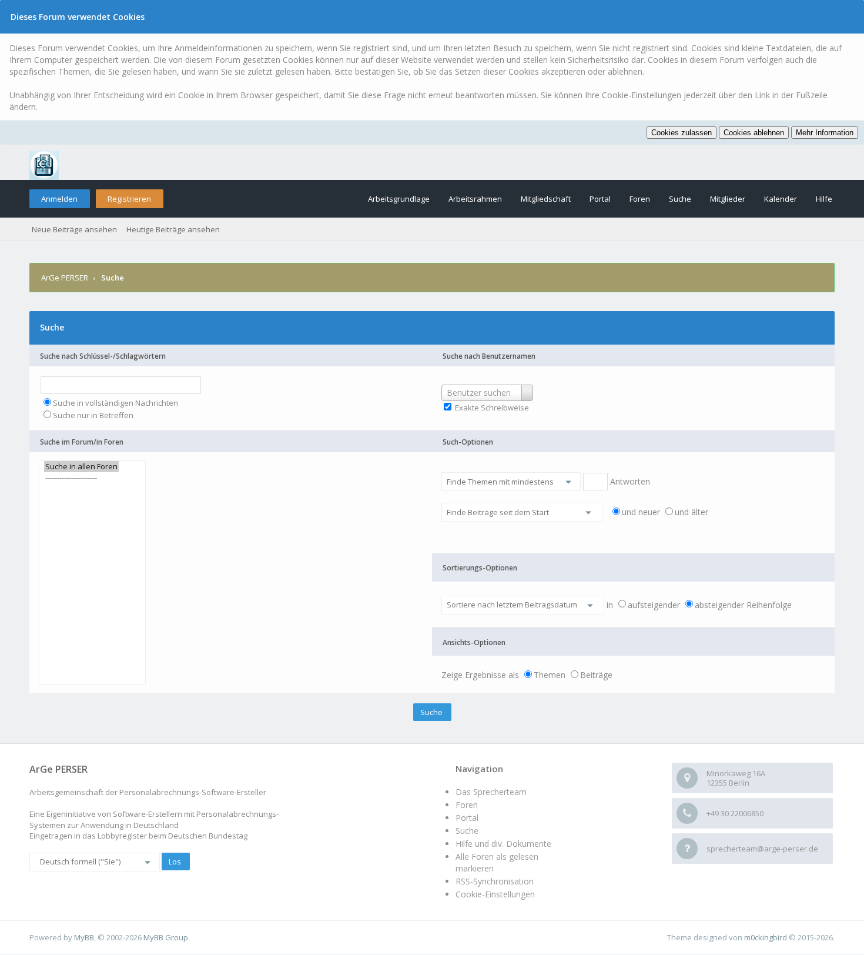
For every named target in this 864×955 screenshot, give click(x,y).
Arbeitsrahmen (475, 198)
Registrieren (129, 198)
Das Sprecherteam (491, 791)
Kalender (780, 198)
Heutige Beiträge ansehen (173, 229)
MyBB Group (165, 937)
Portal (600, 198)
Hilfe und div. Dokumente (503, 843)
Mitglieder (727, 198)
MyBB (84, 937)
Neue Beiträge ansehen (74, 229)
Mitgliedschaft (546, 198)
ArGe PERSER (64, 277)
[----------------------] (81, 477)
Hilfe (824, 198)
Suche (680, 198)
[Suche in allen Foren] (81, 466)
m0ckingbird (765, 937)
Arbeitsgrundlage (399, 198)
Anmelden (59, 198)
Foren (639, 198)
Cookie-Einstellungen (495, 894)
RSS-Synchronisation (495, 881)
